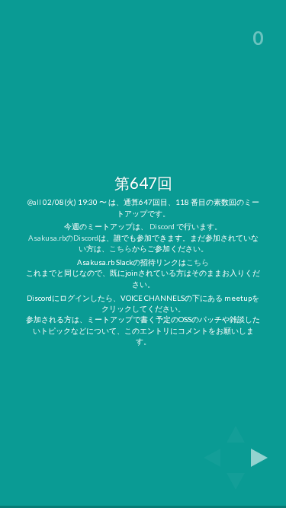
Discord (162, 226)
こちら (120, 248)
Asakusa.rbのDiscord (63, 237)
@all (34, 201)
